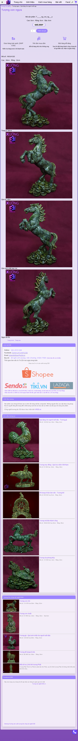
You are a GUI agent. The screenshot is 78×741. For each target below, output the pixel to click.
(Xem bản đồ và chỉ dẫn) (36, 358)
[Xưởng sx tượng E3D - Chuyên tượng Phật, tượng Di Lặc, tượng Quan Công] (8, 2)
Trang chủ (18, 2)
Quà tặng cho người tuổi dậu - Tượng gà (53, 420)
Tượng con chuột (25, 613)
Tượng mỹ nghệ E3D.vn (39, 684)
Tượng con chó (25, 601)
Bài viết (59, 2)
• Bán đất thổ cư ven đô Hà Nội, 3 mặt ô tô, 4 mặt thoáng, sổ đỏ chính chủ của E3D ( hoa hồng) (34, 390)
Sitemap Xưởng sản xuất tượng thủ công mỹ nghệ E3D (19, 724)
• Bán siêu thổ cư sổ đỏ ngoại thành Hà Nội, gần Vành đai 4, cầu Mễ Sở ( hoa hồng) (31, 392)
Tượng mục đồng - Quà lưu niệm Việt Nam (53, 465)
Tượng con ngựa (11, 9)
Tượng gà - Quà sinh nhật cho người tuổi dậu (35, 635)
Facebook (70, 2)
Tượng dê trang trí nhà (27, 652)
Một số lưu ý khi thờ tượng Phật (30, 664)
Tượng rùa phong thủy (47, 557)
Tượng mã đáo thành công (48, 520)
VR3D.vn (38, 409)
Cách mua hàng (45, 2)
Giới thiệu (30, 2)
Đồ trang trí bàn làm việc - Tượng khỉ (51, 493)
